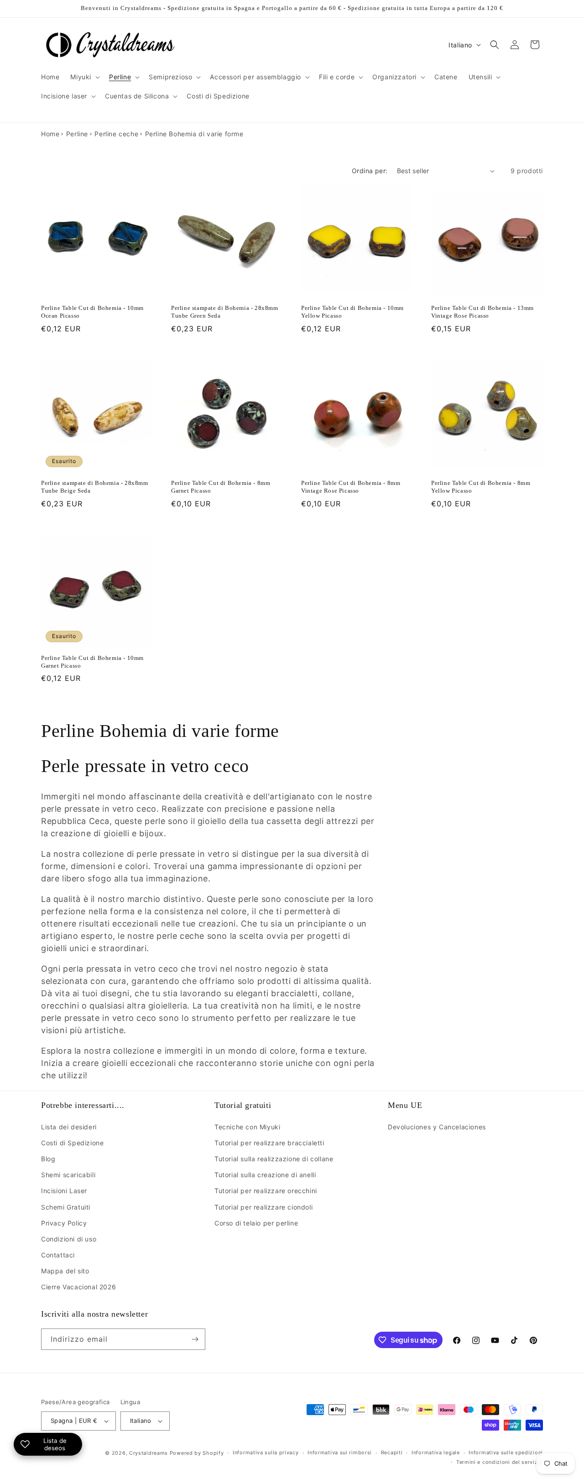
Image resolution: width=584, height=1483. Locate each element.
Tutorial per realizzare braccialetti (269, 1143)
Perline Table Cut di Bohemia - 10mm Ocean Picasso (92, 311)
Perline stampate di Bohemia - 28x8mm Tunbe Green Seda (224, 311)
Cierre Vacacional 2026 (78, 1287)
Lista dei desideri (69, 1127)
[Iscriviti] (195, 1339)
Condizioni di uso (68, 1239)
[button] (84, 77)
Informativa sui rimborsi (340, 1452)
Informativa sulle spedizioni (506, 1452)
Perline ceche (116, 134)
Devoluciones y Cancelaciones (437, 1127)
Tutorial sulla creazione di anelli (265, 1175)
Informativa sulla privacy (266, 1452)
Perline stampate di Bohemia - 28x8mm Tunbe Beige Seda (94, 486)
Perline (77, 134)
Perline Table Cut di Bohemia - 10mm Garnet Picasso (92, 661)
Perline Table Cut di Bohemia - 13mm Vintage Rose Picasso (482, 311)
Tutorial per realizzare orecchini (265, 1191)
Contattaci (58, 1255)
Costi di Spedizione (72, 1143)
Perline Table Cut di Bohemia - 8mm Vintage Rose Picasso (350, 486)
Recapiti (392, 1452)
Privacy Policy (64, 1223)
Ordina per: (369, 171)
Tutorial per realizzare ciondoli (263, 1207)
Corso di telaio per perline (256, 1223)
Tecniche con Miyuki (247, 1127)
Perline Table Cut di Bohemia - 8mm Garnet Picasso (220, 486)
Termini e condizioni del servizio (499, 1462)
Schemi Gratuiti (65, 1207)
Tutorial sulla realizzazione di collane (273, 1159)
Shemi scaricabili (68, 1175)
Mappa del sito (65, 1271)
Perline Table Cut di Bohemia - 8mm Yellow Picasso (480, 486)
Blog (48, 1159)
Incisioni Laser (64, 1191)
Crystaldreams (148, 1453)
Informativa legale (436, 1452)
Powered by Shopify (197, 1453)
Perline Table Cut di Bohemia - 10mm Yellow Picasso (352, 311)
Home (50, 134)
